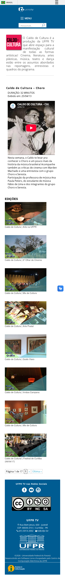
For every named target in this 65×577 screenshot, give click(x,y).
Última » (37, 471)
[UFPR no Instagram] (38, 491)
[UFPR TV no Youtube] (31, 491)
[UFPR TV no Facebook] (24, 491)
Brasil (9, 2)
